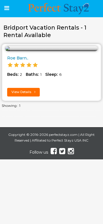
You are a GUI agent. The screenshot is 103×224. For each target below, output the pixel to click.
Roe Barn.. (17, 58)
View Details (21, 92)
